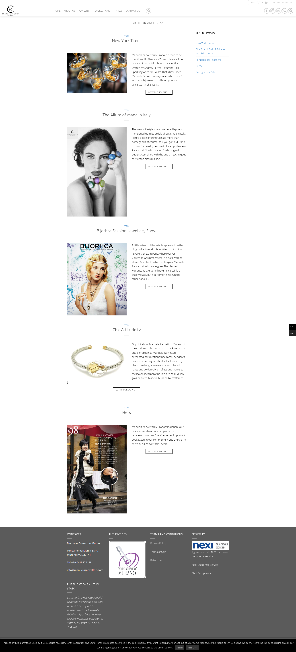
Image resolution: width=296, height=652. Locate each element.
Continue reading (159, 92)
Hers (126, 412)
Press (118, 11)
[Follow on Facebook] (266, 11)
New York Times (126, 40)
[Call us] (284, 11)
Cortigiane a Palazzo (207, 72)
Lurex (199, 66)
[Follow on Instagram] (272, 11)
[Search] (148, 11)
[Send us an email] (279, 11)
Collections (102, 11)
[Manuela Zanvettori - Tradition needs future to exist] (25, 10)
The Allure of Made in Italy (127, 114)
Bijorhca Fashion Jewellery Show (126, 230)
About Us (69, 11)
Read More (192, 647)
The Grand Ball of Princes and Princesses (210, 51)
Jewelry (84, 11)
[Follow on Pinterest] (290, 11)
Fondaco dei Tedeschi (208, 59)
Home (57, 11)
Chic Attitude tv (127, 329)
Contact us (133, 11)
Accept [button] (180, 647)
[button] (258, 2)
